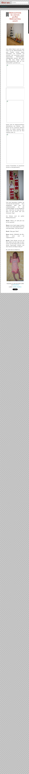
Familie (14, 286)
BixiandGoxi (16, 284)
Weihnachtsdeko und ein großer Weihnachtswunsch (15, 17)
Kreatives (19, 286)
